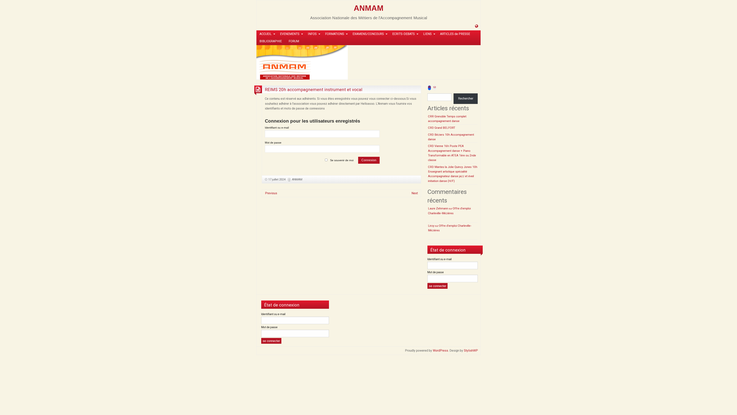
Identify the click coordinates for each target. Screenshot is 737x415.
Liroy (431, 225)
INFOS (312, 34)
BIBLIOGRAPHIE (270, 41)
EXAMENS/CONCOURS (368, 34)
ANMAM (368, 8)
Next (414, 193)
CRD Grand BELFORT (441, 127)
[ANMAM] (302, 62)
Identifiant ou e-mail (277, 127)
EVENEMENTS (289, 34)
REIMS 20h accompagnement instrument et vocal (313, 89)
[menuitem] (266, 34)
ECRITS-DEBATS (403, 34)
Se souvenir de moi (342, 160)
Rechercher (465, 98)
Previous (271, 193)
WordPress (440, 350)
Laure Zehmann (438, 208)
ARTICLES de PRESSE (455, 34)
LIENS (427, 34)
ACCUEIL (265, 34)
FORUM (294, 41)
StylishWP (471, 350)
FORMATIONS (334, 34)
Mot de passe (273, 142)
